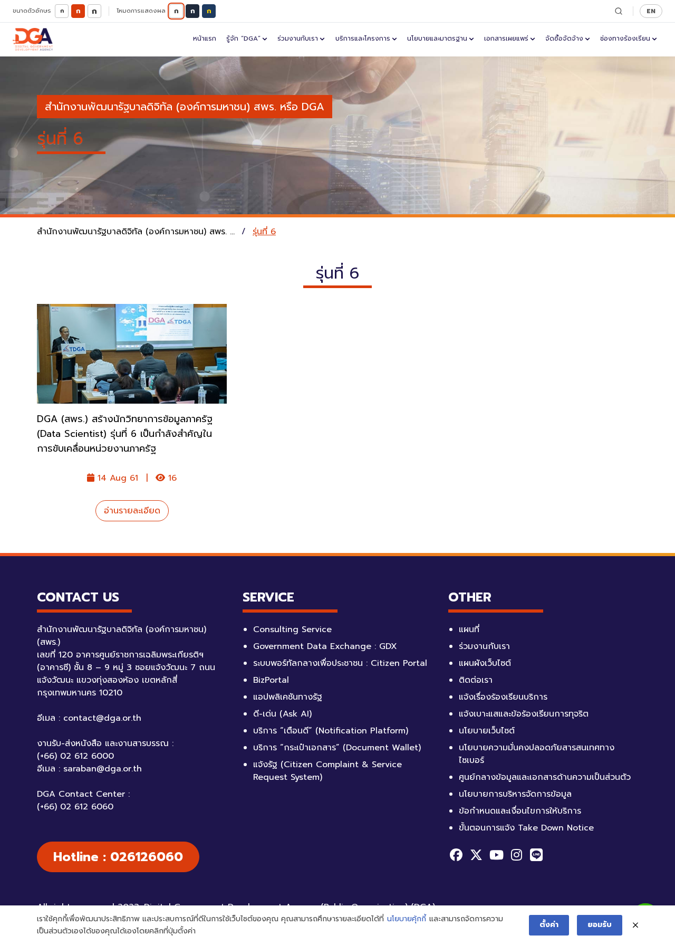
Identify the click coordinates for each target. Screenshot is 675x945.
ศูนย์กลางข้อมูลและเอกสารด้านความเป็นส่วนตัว (545, 777)
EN (651, 11)
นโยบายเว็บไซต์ (487, 730)
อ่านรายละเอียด (132, 510)
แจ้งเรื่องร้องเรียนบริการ (503, 697)
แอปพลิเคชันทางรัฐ (287, 697)
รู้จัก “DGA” (243, 38)
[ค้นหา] (618, 11)
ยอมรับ (599, 924)
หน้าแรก (204, 38)
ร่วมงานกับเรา (297, 38)
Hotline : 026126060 (118, 856)
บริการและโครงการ (362, 38)
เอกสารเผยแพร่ (506, 38)
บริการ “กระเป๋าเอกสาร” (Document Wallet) (337, 747)
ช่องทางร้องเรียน (625, 38)
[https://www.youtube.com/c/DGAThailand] (496, 855)
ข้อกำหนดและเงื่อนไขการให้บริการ (520, 811)
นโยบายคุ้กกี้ (406, 918)
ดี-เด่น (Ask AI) (282, 714)
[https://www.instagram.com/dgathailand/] (516, 855)
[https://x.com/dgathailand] (476, 855)
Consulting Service (292, 629)
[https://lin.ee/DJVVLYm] (536, 855)
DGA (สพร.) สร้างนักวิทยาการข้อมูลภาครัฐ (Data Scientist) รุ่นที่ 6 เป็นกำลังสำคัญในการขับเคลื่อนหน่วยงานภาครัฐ (125, 434)
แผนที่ (469, 629)
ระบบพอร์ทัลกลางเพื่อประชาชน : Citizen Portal (340, 663)
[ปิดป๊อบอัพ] (635, 925)
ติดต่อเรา (476, 680)
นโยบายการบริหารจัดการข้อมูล (515, 794)
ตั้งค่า (548, 924)
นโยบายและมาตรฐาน (437, 38)
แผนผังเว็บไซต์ (485, 663)
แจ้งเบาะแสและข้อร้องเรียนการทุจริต (524, 714)
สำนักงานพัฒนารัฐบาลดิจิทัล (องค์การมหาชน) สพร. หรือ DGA (184, 106)
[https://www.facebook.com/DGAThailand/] (456, 855)
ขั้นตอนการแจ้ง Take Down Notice (526, 828)
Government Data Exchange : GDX (325, 646)
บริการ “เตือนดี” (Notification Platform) (330, 730)
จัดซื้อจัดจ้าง (564, 38)
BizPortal (271, 680)
